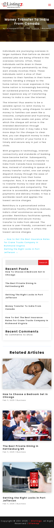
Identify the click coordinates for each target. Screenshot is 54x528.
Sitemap (33, 523)
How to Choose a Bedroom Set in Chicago (25, 396)
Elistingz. (37, 521)
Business (46, 28)
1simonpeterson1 (15, 28)
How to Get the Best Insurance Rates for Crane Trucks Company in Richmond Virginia (26, 320)
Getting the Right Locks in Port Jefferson (24, 499)
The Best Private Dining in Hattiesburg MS (20, 447)
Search (43, 262)
